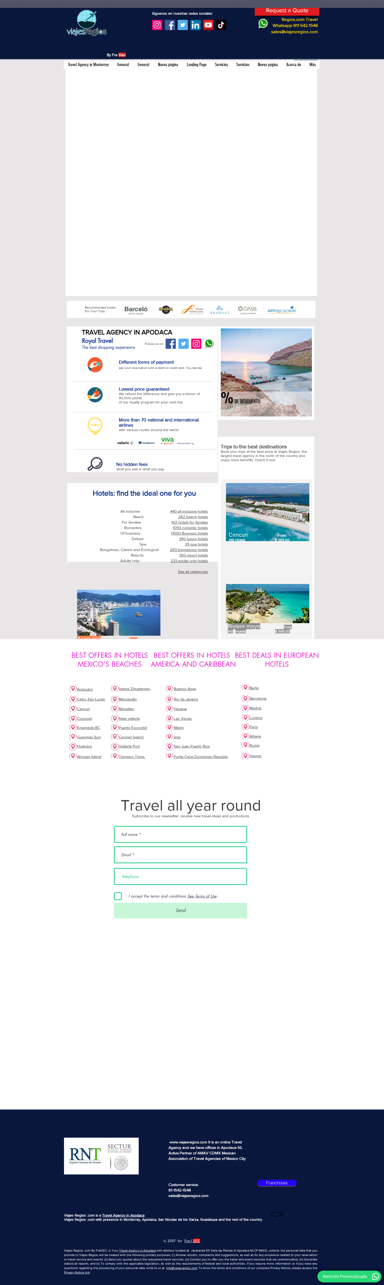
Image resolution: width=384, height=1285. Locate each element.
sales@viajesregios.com (294, 31)
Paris (253, 727)
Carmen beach (131, 737)
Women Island (89, 756)
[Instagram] (157, 25)
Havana (180, 709)
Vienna (255, 756)
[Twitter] (183, 25)
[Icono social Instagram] (196, 344)
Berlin (254, 688)
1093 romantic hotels (190, 527)
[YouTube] (208, 25)
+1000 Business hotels (189, 533)
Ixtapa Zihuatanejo (134, 688)
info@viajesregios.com (181, 1268)
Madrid (255, 708)
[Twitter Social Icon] (183, 344)
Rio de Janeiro (186, 699)
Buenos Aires (185, 688)
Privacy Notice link (77, 1272)
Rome (254, 745)
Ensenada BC (88, 727)
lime (177, 737)
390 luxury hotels (193, 538)
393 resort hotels (193, 555)
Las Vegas (183, 718)
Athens (255, 736)
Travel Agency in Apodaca (123, 1215)
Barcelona (257, 698)
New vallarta (129, 718)
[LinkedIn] (195, 25)
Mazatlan (126, 709)
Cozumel (84, 718)
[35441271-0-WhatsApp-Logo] (209, 344)
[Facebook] (170, 25)
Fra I (188, 1240)
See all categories (193, 571)
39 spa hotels (196, 544)
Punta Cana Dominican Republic (201, 756)
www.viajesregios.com (188, 1142)
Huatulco (84, 746)
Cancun (83, 709)
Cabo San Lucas (91, 699)
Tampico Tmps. (132, 756)
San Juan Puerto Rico (192, 746)
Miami (179, 727)
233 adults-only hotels (189, 560)
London (256, 717)
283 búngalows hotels (189, 549)
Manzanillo (128, 699)
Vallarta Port (129, 746)
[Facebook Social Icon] (171, 344)
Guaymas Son (89, 737)
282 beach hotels (193, 516)
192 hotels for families (189, 522)
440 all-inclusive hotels (189, 511)
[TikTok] (221, 25)
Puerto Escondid (133, 727)
